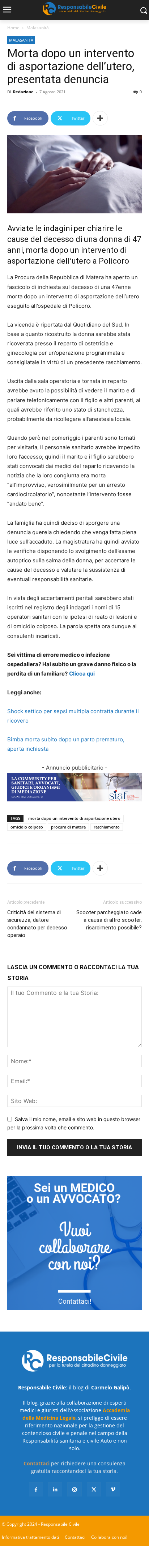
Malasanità (37, 28)
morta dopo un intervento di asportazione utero (74, 818)
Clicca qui (82, 673)
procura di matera (68, 827)
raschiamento (107, 827)
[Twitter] (94, 1489)
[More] (100, 118)
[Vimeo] (113, 1489)
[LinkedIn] (55, 1489)
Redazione (23, 91)
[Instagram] (74, 1489)
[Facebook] (36, 1489)
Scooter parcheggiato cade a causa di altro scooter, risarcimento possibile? (109, 920)
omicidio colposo (26, 827)
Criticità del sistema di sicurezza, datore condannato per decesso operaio (37, 923)
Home (13, 28)
